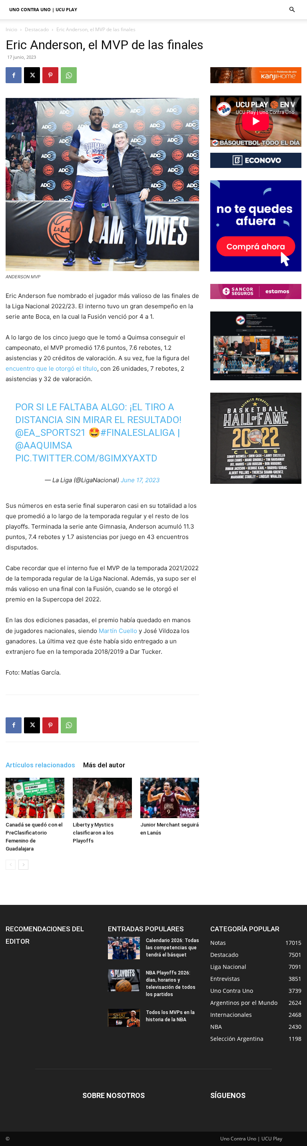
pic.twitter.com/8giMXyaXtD (86, 458)
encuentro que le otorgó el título (51, 368)
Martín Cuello (118, 631)
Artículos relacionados (40, 765)
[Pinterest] (50, 75)
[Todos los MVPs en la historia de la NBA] (124, 1018)
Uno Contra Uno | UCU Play (43, 9)
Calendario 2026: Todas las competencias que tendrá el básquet (172, 948)
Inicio (11, 29)
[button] (291, 10)
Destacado (37, 29)
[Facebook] (14, 75)
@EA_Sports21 (50, 432)
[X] (32, 75)
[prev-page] (11, 865)
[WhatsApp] (69, 75)
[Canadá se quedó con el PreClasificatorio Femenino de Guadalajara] (35, 798)
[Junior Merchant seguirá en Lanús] (169, 798)
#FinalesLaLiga (137, 432)
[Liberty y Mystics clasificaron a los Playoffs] (102, 798)
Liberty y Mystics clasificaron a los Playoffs (93, 833)
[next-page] (23, 865)
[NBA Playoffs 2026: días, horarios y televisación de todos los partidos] (124, 980)
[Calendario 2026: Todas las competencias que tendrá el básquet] (124, 948)
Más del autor (104, 765)
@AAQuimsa (43, 445)
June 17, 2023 (140, 480)
